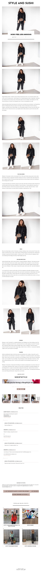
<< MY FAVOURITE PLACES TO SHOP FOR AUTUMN (17, 491)
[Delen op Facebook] (18, 389)
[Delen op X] (20, 389)
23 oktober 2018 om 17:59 (18, 423)
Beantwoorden (7, 417)
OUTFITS (28, 386)
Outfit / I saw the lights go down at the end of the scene (12, 526)
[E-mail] (24, 389)
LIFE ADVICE (17, 386)
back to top (21, 568)
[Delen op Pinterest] (22, 389)
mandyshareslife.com (7, 416)
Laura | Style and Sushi (9, 423)
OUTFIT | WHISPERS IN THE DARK (30, 546)
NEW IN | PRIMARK (30, 525)
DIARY (13, 386)
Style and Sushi (21, 3)
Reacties (6, 420)
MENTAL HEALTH (23, 386)
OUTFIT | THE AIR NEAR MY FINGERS (11, 546)
